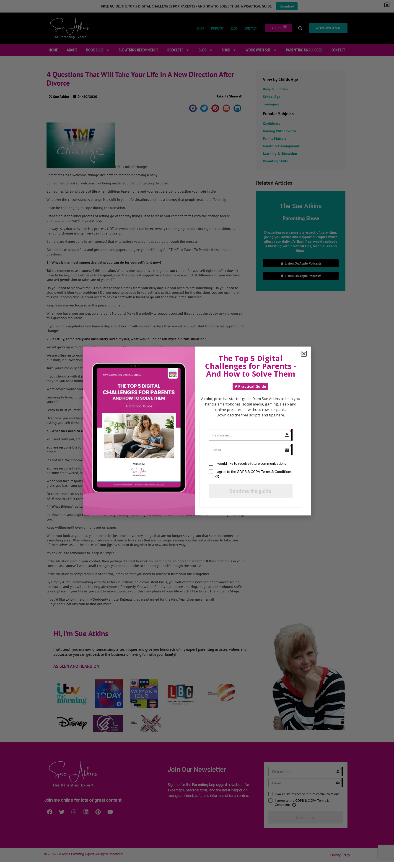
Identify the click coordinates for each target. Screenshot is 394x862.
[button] (303, 353)
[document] (197, 431)
